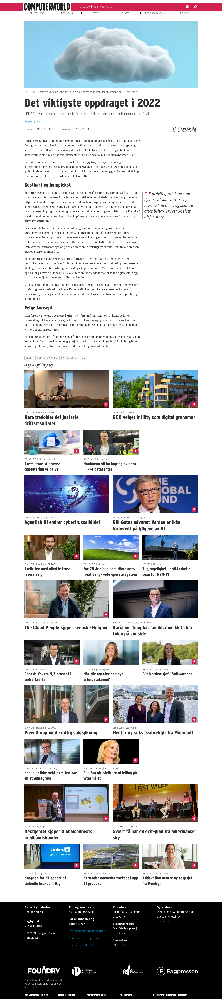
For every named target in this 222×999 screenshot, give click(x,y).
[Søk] (195, 7)
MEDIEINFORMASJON (155, 13)
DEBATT (125, 13)
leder (29, 358)
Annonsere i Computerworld (86, 938)
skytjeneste (69, 358)
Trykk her (163, 921)
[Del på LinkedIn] (184, 129)
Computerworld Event (83, 945)
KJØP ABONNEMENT (104, 7)
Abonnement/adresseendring (87, 931)
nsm (83, 358)
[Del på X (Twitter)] (179, 129)
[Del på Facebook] (174, 129)
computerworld (47, 358)
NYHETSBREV (83, 7)
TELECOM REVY (37, 13)
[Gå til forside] (47, 7)
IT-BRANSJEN (66, 13)
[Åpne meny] (187, 6)
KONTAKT (184, 13)
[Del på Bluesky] (194, 129)
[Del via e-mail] (189, 129)
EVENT (96, 13)
